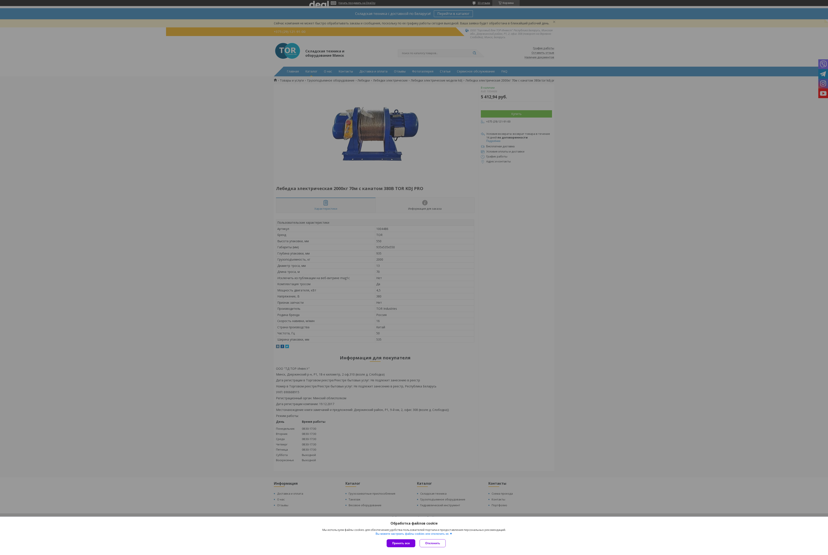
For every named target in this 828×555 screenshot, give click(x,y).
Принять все (401, 543)
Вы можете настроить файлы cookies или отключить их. (413, 533)
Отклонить (432, 543)
